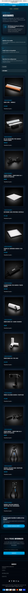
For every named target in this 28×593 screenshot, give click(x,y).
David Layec (20, 586)
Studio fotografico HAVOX (14, 4)
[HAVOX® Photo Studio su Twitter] (9, 581)
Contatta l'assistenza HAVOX (14, 526)
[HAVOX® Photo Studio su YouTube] (14, 581)
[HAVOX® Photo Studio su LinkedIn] (18, 581)
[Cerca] (23, 4)
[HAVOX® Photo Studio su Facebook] (12, 581)
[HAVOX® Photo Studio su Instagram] (16, 581)
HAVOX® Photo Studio (9, 585)
